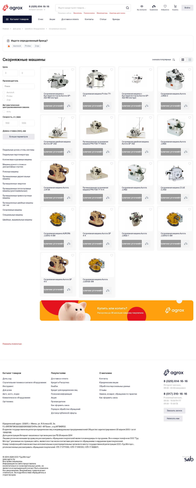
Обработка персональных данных (114, 386)
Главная (6, 29)
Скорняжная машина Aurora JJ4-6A (56, 189)
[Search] (127, 7)
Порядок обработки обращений (65, 409)
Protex (9, 96)
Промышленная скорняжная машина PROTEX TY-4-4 (95, 189)
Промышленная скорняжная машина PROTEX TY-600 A (95, 143)
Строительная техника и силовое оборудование (24, 382)
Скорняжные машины (12, 210)
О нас (40, 19)
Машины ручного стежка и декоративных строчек (14, 165)
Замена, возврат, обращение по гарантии (118, 394)
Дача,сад (7, 379)
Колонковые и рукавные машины (17, 159)
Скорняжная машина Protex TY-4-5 (97, 95)
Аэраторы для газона (117, 13)
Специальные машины (13, 215)
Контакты (89, 19)
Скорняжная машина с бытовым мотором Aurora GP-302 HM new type (135, 96)
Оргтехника (8, 401)
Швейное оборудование (35, 29)
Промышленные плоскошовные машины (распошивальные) (17, 190)
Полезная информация (61, 394)
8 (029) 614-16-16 (176, 381)
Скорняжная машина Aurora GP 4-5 (58, 280)
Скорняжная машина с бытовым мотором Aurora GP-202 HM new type (57, 96)
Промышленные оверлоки (14, 184)
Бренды (116, 19)
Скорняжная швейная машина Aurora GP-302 (135, 143)
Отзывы (102, 390)
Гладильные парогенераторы (16, 155)
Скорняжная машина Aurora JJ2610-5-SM (173, 235)
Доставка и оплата (70, 19)
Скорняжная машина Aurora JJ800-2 (173, 95)
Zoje (9, 100)
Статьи (103, 19)
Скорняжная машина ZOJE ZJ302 (173, 189)
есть (9, 112)
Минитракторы (102, 13)
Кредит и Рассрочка (60, 382)
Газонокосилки (89, 13)
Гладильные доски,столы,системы (18, 150)
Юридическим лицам (108, 382)
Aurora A (10, 92)
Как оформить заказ (60, 405)
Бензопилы (78, 13)
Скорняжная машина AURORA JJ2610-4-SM (57, 235)
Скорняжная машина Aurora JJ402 (134, 189)
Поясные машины (10, 172)
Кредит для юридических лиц (64, 390)
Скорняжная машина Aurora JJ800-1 (134, 235)
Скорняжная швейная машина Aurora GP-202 (57, 143)
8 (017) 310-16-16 (175, 393)
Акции (52, 19)
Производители (58, 401)
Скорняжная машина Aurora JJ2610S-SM (95, 280)
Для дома (17, 29)
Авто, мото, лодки (11, 394)
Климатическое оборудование (16, 398)
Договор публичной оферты (64, 413)
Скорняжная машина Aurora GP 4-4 (97, 235)
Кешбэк (54, 386)
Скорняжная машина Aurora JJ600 (173, 143)
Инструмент (8, 386)
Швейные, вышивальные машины (17, 220)
